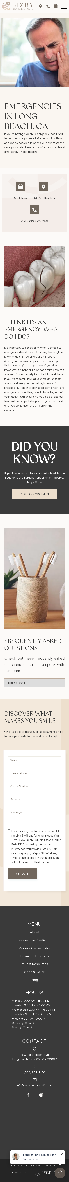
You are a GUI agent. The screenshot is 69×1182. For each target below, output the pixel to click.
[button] (64, 6)
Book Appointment (34, 494)
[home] (17, 6)
